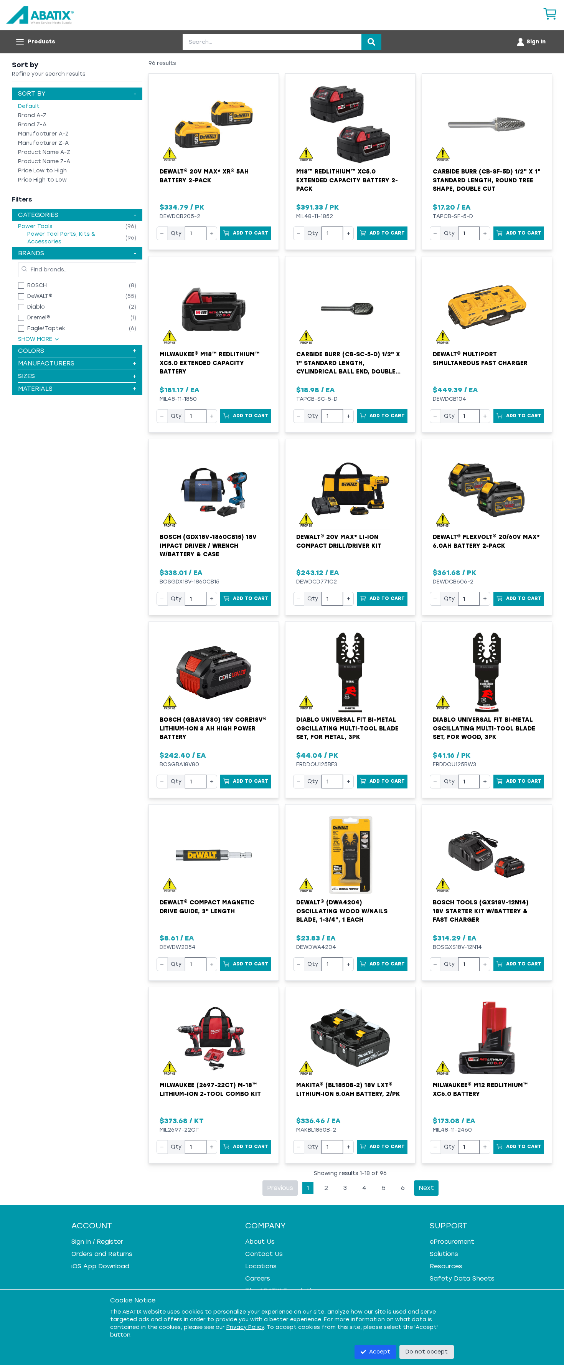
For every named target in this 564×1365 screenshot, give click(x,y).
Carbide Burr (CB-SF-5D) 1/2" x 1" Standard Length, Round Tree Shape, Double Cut (487, 180)
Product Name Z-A (44, 161)
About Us (260, 1241)
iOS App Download (100, 1266)
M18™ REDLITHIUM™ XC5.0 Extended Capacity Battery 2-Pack (347, 180)
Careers (257, 1278)
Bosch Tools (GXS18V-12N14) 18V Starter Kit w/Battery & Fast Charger (481, 911)
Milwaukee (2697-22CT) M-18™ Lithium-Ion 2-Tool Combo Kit (210, 1089)
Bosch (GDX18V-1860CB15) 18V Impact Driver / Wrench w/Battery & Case (208, 546)
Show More (35, 339)
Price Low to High (42, 170)
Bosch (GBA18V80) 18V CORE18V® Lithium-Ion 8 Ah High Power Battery (213, 728)
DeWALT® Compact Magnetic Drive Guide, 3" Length (207, 907)
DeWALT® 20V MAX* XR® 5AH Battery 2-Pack (204, 176)
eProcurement (452, 1241)
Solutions (444, 1254)
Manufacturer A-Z (43, 134)
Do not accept (427, 1351)
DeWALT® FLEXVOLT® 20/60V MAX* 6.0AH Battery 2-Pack (486, 541)
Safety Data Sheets (462, 1278)
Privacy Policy (245, 1327)
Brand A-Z (32, 115)
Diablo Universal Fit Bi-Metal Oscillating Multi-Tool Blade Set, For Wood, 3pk (484, 728)
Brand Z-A (32, 124)
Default (29, 106)
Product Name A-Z (44, 152)
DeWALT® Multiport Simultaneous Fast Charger (480, 359)
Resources (446, 1266)
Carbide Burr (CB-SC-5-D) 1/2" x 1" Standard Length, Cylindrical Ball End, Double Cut (348, 363)
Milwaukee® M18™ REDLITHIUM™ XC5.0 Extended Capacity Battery (210, 363)
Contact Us (264, 1254)
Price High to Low (42, 180)
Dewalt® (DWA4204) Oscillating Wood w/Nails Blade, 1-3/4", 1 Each (342, 911)
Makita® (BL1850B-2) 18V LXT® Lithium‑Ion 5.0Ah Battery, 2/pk (348, 1089)
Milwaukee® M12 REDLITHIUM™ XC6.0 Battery (480, 1089)
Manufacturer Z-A (43, 143)
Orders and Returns (101, 1254)
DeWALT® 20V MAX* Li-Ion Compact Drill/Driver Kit (338, 541)
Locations (261, 1266)
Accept (379, 1351)
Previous (280, 1187)
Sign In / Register (97, 1241)
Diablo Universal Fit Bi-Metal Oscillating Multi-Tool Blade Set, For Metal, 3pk (347, 728)
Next (426, 1187)
